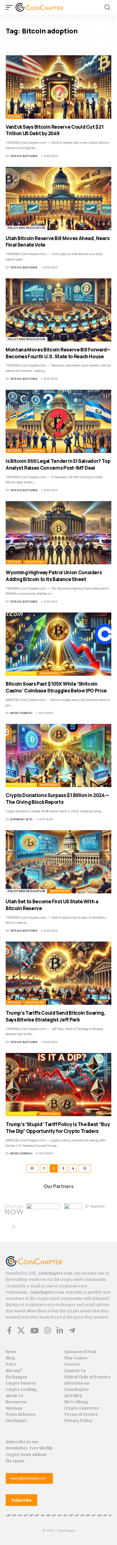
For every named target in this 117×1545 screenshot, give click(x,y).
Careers (72, 1364)
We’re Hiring (76, 1402)
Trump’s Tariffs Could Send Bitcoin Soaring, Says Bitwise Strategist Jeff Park (56, 1016)
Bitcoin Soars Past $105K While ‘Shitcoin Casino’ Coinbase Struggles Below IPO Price (56, 687)
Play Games (75, 1358)
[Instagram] (47, 1330)
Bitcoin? (14, 1370)
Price (11, 1364)
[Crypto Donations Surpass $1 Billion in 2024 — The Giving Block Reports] (58, 755)
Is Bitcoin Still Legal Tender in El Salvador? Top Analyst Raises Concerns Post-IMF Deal (58, 464)
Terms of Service (81, 1414)
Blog (10, 1358)
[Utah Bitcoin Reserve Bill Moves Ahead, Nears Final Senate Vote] (58, 198)
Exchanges (16, 1377)
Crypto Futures (21, 1383)
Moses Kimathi (21, 713)
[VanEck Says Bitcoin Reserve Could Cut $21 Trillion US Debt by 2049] (58, 86)
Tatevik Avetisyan (23, 156)
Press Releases (20, 1414)
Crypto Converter (81, 1408)
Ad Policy (73, 1395)
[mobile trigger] (10, 7)
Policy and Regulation (26, 228)
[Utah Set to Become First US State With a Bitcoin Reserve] (58, 861)
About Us (14, 1395)
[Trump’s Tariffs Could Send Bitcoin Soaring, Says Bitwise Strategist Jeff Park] (58, 973)
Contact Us (75, 1370)
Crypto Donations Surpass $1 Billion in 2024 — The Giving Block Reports (57, 798)
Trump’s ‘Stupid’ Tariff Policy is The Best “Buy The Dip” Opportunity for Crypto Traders (58, 1127)
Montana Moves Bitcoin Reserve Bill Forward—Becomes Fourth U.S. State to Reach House (58, 353)
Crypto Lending (21, 1389)
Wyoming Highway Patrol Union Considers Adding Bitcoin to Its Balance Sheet (54, 575)
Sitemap (14, 1408)
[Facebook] (9, 1330)
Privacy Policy (78, 1420)
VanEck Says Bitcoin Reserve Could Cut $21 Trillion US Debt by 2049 (55, 130)
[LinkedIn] (59, 1330)
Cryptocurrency (21, 673)
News (11, 1351)
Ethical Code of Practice (87, 1377)
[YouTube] (34, 1330)
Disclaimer (16, 1420)
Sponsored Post (80, 1351)
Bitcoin (14, 116)
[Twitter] (21, 1330)
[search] (107, 7)
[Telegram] (72, 1330)
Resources (16, 1402)
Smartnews (34, 450)
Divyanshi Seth (21, 819)
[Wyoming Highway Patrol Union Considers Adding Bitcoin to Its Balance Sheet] (58, 532)
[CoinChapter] (46, 7)
